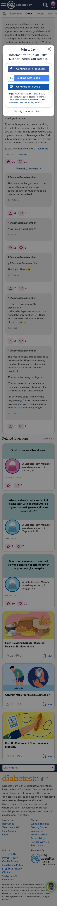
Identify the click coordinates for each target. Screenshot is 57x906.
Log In (39, 111)
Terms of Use (38, 94)
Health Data (17, 103)
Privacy (31, 103)
